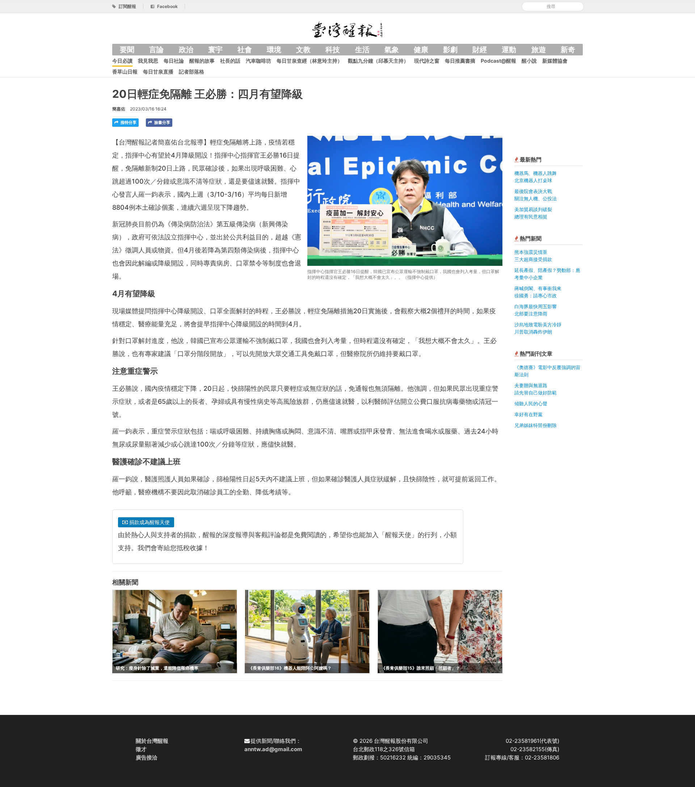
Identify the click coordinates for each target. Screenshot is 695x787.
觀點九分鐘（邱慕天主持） (378, 61)
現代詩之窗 (426, 61)
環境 (274, 49)
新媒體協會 (555, 61)
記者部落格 (191, 71)
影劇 (450, 49)
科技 (332, 49)
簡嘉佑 (118, 109)
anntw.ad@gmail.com (273, 749)
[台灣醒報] (347, 29)
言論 (156, 49)
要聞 (127, 49)
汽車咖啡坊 (258, 61)
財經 (479, 49)
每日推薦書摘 (460, 61)
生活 (362, 49)
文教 (303, 49)
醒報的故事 (202, 61)
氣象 (391, 49)
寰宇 (215, 49)
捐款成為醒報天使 (149, 522)
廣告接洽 (146, 757)
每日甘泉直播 (158, 71)
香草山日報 (125, 71)
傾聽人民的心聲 (530, 403)
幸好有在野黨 (528, 414)
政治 (186, 49)
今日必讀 (122, 61)
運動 (509, 49)
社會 (244, 49)
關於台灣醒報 (152, 740)
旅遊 (538, 49)
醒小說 (529, 61)
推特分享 (127, 122)
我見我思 (148, 61)
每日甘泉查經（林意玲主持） (309, 61)
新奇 (568, 49)
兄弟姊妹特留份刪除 (535, 425)
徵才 (141, 749)
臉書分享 (161, 122)
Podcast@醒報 (498, 61)
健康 (421, 49)
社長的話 (230, 61)
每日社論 (174, 61)
